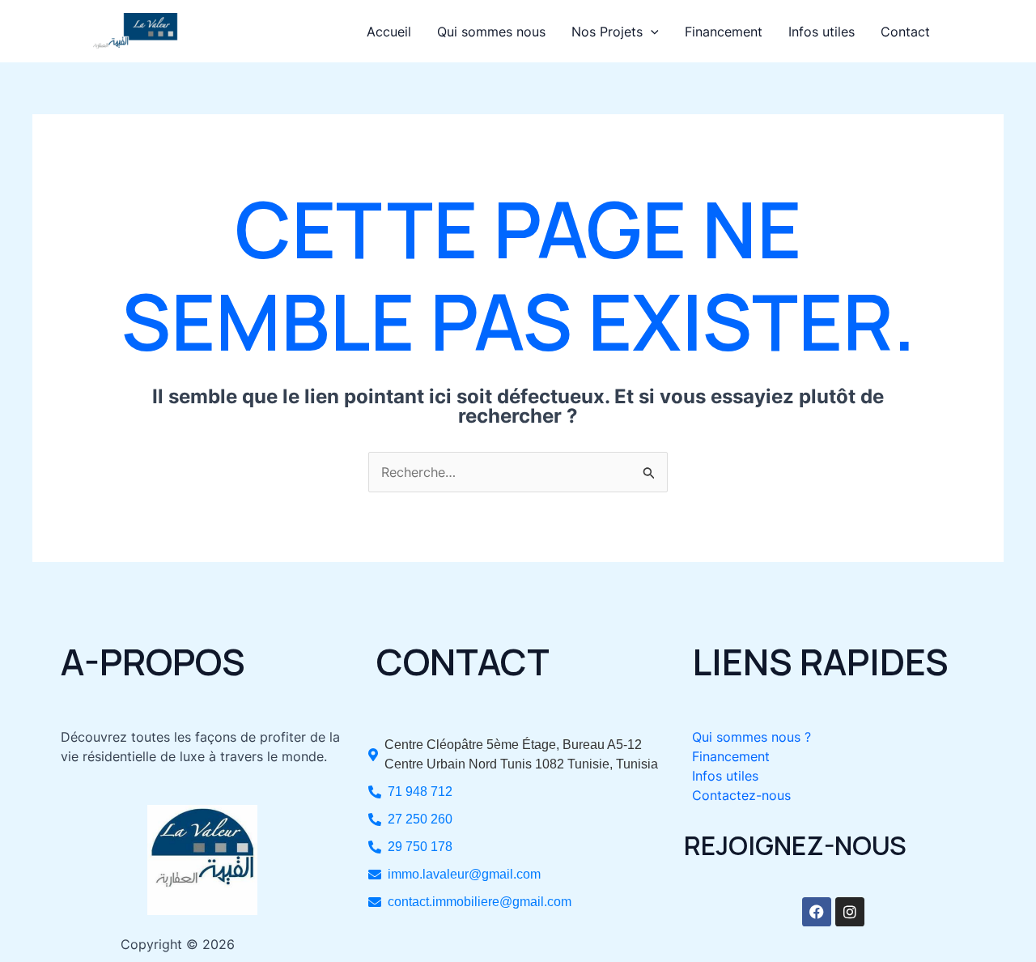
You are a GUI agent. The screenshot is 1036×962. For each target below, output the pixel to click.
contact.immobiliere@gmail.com (479, 902)
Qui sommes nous (491, 31)
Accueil (389, 31)
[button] (651, 31)
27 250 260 (420, 819)
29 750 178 (420, 846)
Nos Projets (607, 31)
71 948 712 (420, 791)
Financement (723, 31)
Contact (905, 31)
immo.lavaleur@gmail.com (464, 874)
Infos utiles (821, 31)
